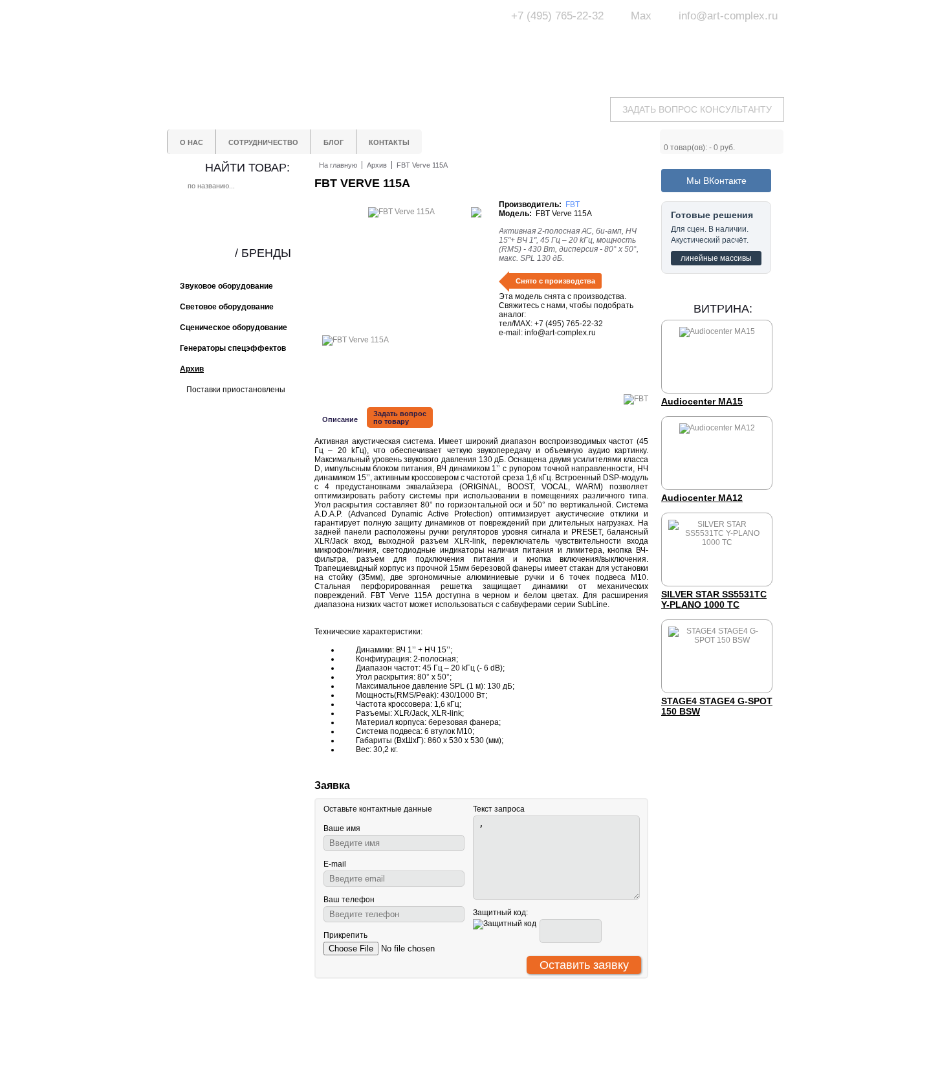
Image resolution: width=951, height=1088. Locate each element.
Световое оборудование (521, 1026)
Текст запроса (499, 809)
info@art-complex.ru (728, 16)
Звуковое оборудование (519, 1038)
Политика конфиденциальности (425, 1066)
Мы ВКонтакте (716, 180)
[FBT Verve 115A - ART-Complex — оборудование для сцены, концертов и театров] (288, 44)
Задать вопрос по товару (399, 417)
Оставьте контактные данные (377, 809)
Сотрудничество (415, 1038)
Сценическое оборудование (527, 1061)
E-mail (334, 864)
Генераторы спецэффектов (526, 1049)
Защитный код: (500, 912)
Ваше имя (341, 828)
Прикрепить (345, 935)
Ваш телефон (349, 899)
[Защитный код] (504, 924)
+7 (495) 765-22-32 (557, 16)
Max (641, 16)
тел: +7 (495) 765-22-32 (271, 1025)
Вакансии (402, 1082)
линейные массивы (716, 258)
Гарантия (402, 1049)
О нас (395, 1026)
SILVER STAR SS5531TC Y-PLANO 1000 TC (714, 599)
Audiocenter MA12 (702, 498)
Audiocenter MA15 (702, 401)
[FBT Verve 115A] (355, 339)
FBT (572, 204)
